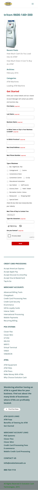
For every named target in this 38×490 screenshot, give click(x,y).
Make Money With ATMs (13, 374)
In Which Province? (16, 139)
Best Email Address (16, 147)
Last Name (13, 114)
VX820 (6, 351)
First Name (13, 106)
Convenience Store (15, 174)
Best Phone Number (16, 155)
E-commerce (9, 448)
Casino (24, 170)
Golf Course (25, 185)
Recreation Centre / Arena (17, 192)
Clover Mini (8, 335)
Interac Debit (9, 311)
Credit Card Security (12, 302)
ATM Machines (13, 81)
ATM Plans (8, 371)
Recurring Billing (10, 320)
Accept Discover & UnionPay (15, 275)
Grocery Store (13, 188)
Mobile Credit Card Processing (17, 451)
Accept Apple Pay (11, 272)
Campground (13, 170)
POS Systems (9, 435)
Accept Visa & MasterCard (14, 278)
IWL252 (7, 341)
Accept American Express (14, 268)
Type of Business (12, 163)
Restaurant (13, 196)
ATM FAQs (8, 368)
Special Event (13, 199)
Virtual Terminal (10, 347)
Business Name (14, 122)
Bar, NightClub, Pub (15, 167)
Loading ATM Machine (16, 86)
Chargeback (8, 295)
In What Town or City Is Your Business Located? (19, 130)
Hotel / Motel (26, 188)
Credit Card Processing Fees (15, 298)
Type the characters (16, 218)
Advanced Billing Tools (13, 292)
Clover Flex (8, 331)
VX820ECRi (8, 354)
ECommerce (9, 305)
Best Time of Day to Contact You (18, 211)
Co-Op (27, 178)
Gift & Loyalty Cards (12, 308)
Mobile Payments (11, 317)
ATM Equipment (10, 365)
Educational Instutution (17, 181)
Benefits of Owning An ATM (16, 422)
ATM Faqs (8, 419)
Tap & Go (7, 281)
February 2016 (12, 73)
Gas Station (13, 185)
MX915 (6, 344)
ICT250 (6, 338)
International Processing (14, 314)
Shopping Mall (25, 196)
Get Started (9, 426)
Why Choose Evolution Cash (15, 377)
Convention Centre (15, 178)
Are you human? (15, 230)
